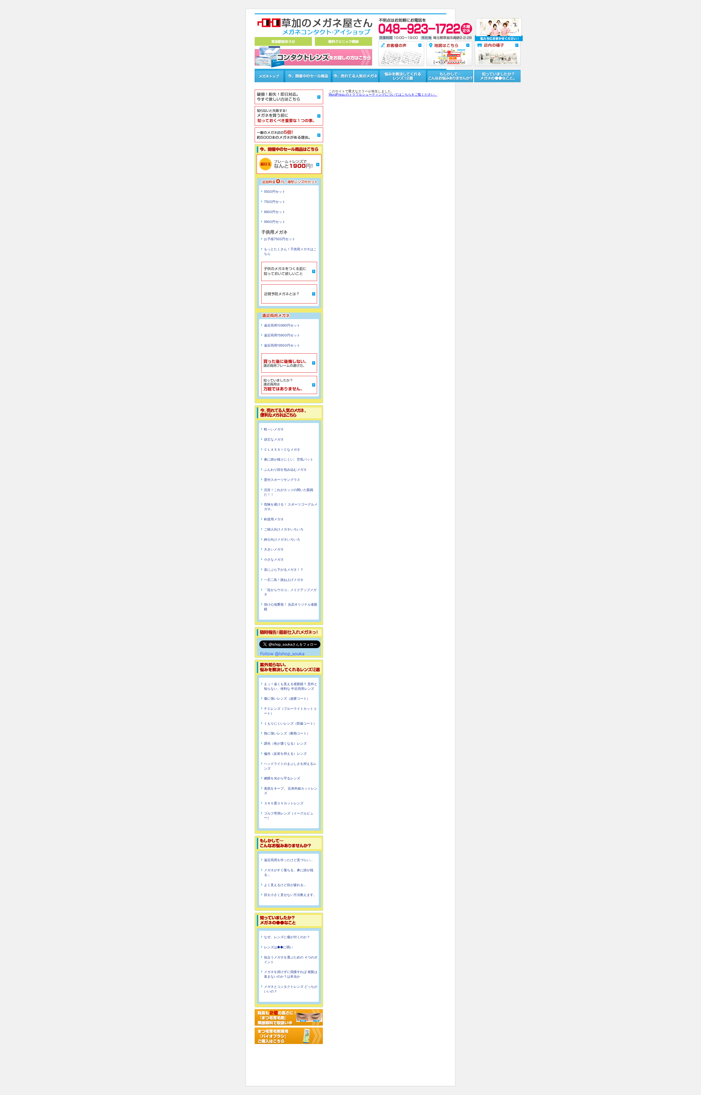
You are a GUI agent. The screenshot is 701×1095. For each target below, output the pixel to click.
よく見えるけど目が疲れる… (285, 885)
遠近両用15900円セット (282, 335)
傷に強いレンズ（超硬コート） (287, 698)
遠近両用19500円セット (282, 345)
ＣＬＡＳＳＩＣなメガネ (282, 449)
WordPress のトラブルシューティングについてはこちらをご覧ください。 (383, 94)
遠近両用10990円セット (282, 325)
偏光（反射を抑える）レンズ (285, 753)
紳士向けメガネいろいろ (282, 539)
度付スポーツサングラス (282, 480)
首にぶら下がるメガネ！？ (283, 570)
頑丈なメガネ (274, 439)
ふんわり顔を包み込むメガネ (285, 469)
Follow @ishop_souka (282, 653)
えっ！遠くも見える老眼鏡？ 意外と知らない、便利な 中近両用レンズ (290, 686)
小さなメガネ (274, 559)
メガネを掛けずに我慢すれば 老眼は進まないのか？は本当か (290, 974)
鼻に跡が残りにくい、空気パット (288, 459)
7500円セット (274, 202)
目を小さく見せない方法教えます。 (290, 895)
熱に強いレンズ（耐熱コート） (287, 733)
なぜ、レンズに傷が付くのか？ (287, 937)
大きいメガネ (274, 549)
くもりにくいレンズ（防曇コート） (290, 723)
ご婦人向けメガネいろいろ (283, 529)
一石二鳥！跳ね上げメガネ (283, 580)
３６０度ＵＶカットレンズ (283, 803)
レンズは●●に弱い (278, 947)
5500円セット (274, 191)
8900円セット (274, 212)
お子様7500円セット (279, 239)
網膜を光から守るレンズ (282, 778)
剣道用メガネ (274, 519)
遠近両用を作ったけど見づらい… (288, 860)
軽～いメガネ (274, 429)
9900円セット (274, 222)
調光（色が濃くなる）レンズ (285, 743)
